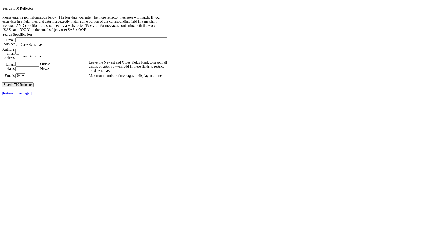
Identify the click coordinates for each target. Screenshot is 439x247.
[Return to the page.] (17, 93)
